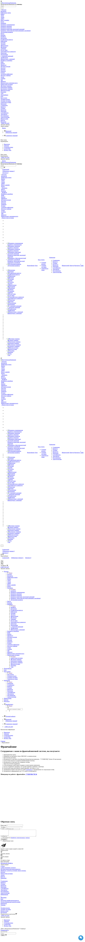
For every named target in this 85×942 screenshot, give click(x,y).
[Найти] (2, 8)
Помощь (3, 905)
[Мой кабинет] (1, 547)
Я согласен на (16, 837)
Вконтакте (7, 144)
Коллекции (4, 912)
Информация (4, 894)
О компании (4, 881)
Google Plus (7, 148)
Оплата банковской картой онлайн (10, 902)
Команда (3, 882)
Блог (2, 899)
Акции (3, 875)
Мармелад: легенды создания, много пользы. (13, 870)
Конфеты (13, 607)
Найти (2, 935)
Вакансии (3, 885)
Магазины (3, 897)
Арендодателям (5, 893)
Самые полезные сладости (8, 867)
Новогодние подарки (17, 658)
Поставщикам (5, 891)
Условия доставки (6, 909)
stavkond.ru (29, 769)
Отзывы (3, 884)
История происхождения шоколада (10, 869)
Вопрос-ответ (4, 911)
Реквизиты (4, 903)
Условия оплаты (5, 908)
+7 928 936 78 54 (31, 774)
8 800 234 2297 (5, 123)
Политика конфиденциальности (10, 900)
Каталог (9, 574)
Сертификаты (4, 888)
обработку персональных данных (20, 837)
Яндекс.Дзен (7, 150)
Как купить (10, 674)
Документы (4, 890)
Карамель (13, 591)
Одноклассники (8, 147)
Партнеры (3, 887)
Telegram (6, 145)
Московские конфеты (7, 863)
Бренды (3, 876)
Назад (10, 573)
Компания (10, 683)
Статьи (3, 866)
